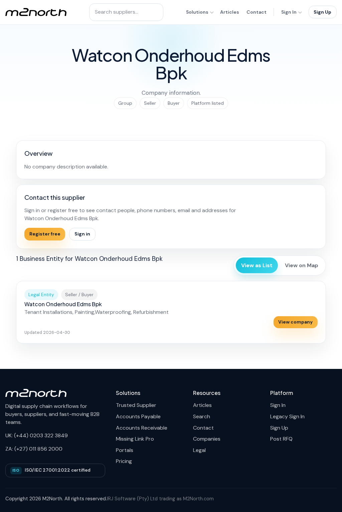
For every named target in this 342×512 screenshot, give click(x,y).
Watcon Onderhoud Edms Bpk (63, 304)
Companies (206, 438)
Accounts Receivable (141, 427)
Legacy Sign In (287, 416)
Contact (256, 12)
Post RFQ (281, 438)
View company (295, 322)
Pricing (124, 461)
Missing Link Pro (135, 438)
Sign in (82, 234)
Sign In (289, 12)
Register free (44, 234)
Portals (124, 450)
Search (201, 416)
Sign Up (322, 12)
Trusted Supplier (136, 405)
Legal (199, 450)
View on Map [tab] (301, 265)
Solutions (197, 12)
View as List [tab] (257, 265)
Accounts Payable (138, 416)
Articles (229, 12)
